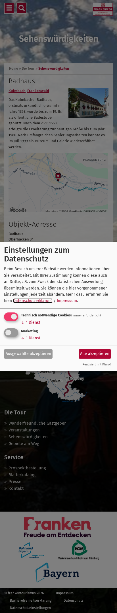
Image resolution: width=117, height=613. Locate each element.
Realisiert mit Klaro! (96, 364)
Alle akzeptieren (94, 353)
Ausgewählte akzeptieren (28, 353)
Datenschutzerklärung (33, 300)
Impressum (67, 300)
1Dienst (30, 322)
